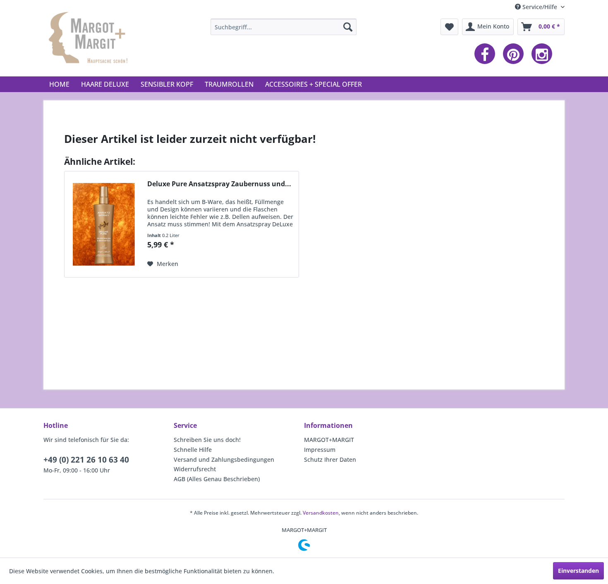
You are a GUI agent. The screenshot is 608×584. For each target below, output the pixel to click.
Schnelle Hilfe (193, 449)
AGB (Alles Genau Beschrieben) (217, 479)
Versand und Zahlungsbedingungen (224, 459)
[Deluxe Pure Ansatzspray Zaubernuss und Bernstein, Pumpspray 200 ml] (104, 224)
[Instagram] (543, 54)
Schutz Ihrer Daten (330, 459)
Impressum (319, 449)
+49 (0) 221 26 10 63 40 (86, 459)
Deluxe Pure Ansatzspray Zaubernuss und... (219, 184)
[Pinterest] (515, 54)
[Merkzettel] (449, 27)
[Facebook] (486, 54)
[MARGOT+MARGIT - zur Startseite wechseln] (90, 40)
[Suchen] (348, 27)
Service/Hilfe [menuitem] (540, 7)
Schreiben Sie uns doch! (207, 440)
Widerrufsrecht (195, 469)
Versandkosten (321, 512)
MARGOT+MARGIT (329, 440)
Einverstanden (578, 571)
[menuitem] (284, 27)
